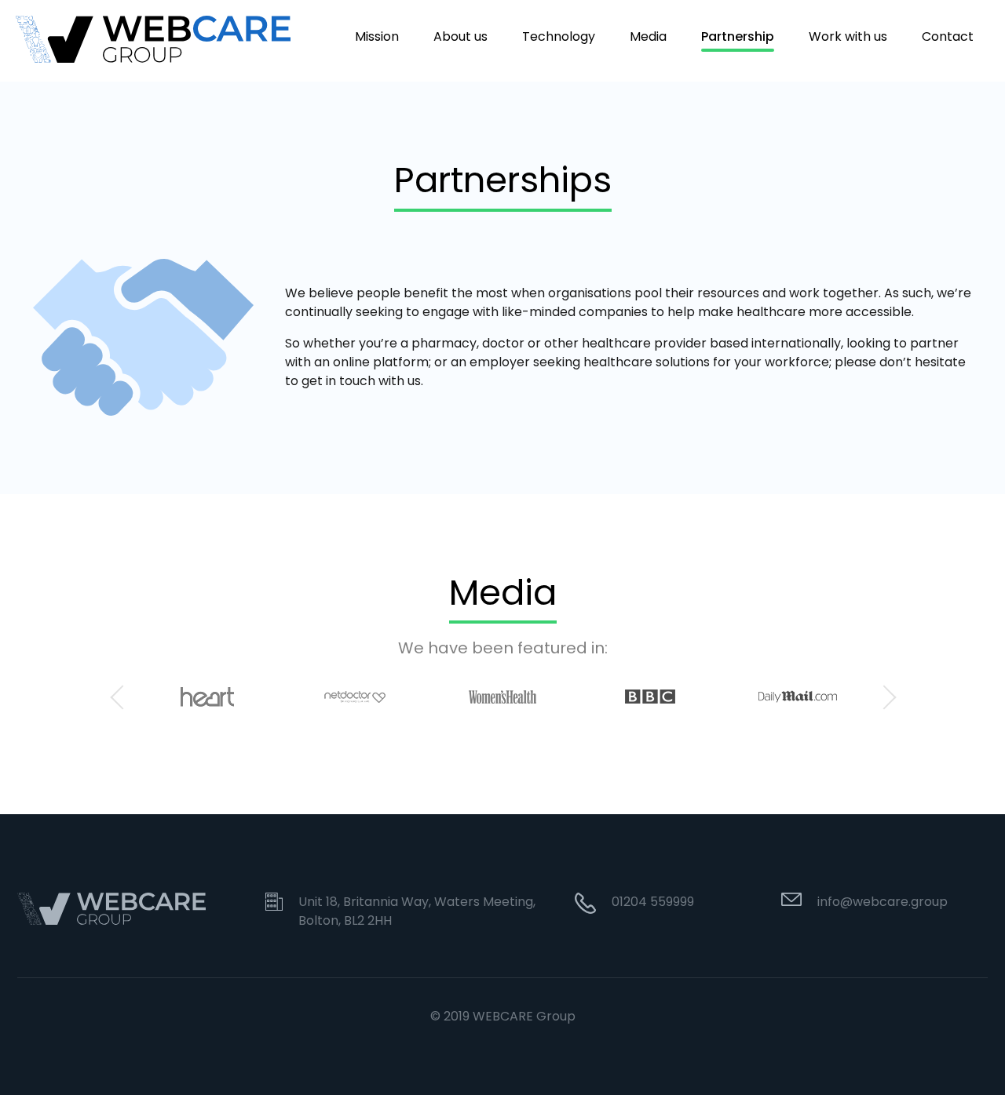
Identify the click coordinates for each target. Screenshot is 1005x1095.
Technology (558, 37)
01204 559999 (653, 902)
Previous (122, 696)
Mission (377, 37)
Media (648, 37)
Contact (948, 37)
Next (883, 696)
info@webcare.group (882, 902)
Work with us (848, 37)
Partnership (737, 37)
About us (460, 37)
